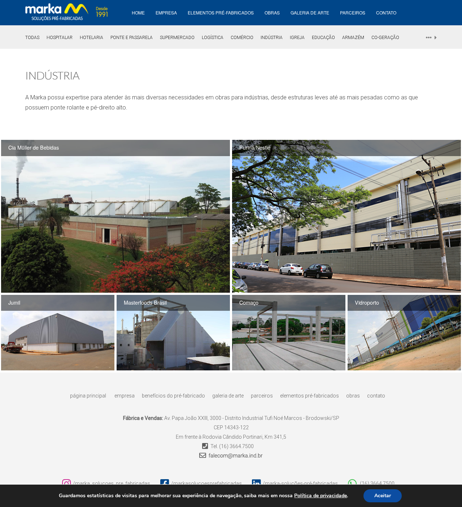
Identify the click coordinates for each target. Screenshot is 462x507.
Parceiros (352, 12)
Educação (323, 37)
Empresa (124, 396)
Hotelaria (91, 37)
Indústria (272, 37)
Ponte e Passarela (131, 37)
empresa (166, 12)
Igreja (297, 37)
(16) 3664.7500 (236, 446)
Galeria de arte (310, 12)
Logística (212, 37)
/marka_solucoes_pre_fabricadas (111, 483)
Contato (386, 12)
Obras (272, 12)
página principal (88, 396)
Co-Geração (385, 37)
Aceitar (382, 495)
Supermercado (177, 37)
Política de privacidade (320, 496)
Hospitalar (60, 37)
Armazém (353, 37)
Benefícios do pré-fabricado (173, 396)
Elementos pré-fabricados (221, 12)
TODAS (32, 37)
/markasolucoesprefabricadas (206, 483)
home (138, 12)
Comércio (242, 37)
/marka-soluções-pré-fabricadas (300, 483)
